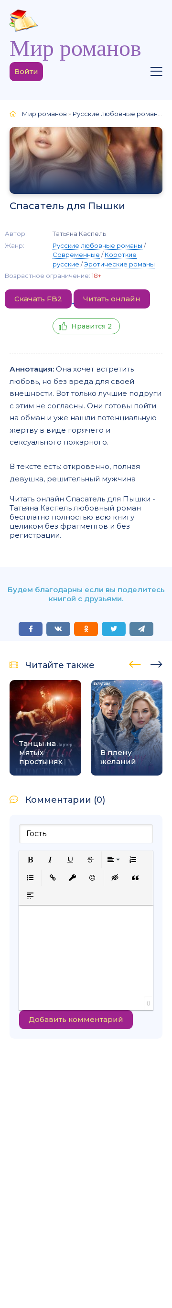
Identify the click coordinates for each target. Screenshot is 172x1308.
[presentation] (135, 663)
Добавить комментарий (76, 1019)
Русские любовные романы (97, 245)
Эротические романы (119, 264)
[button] (30, 860)
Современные (76, 254)
